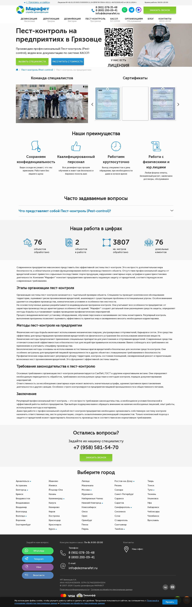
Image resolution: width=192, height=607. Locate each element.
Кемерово (54, 507)
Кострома (54, 516)
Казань (52, 494)
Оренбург (87, 520)
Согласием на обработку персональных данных (82, 603)
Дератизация (51, 19)
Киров (52, 511)
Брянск (19, 494)
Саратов (119, 502)
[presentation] (91, 104)
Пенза (85, 524)
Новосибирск (89, 507)
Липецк (86, 481)
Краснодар (55, 520)
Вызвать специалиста (32, 61)
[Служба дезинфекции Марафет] (17, 69)
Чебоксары (153, 511)
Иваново (53, 481)
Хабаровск (153, 507)
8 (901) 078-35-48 (106, 7)
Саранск (119, 498)
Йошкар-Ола (56, 489)
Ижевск (53, 485)
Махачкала (87, 485)
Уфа (149, 502)
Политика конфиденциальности (75, 589)
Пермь (85, 529)
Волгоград (21, 511)
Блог (151, 18)
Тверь (150, 481)
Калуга (52, 502)
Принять (170, 602)
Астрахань (21, 485)
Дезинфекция (72, 19)
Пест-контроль (95, 19)
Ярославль (153, 520)
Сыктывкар (121, 524)
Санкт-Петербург (124, 494)
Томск (150, 485)
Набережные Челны (92, 498)
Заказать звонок (160, 10)
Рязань (118, 485)
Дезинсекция (29, 19)
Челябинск (153, 516)
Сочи (117, 516)
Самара (119, 489)
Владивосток (23, 498)
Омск (85, 511)
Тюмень (151, 494)
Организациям (134, 19)
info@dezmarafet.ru (108, 13)
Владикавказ (23, 502)
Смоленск (120, 511)
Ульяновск (152, 498)
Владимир (21, 507)
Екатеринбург (23, 524)
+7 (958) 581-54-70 (96, 447)
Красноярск (55, 524)
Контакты (165, 19)
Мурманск (87, 494)
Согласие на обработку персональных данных (111, 589)
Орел (84, 516)
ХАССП (115, 19)
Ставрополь (121, 520)
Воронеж (20, 520)
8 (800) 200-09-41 (107, 10)
